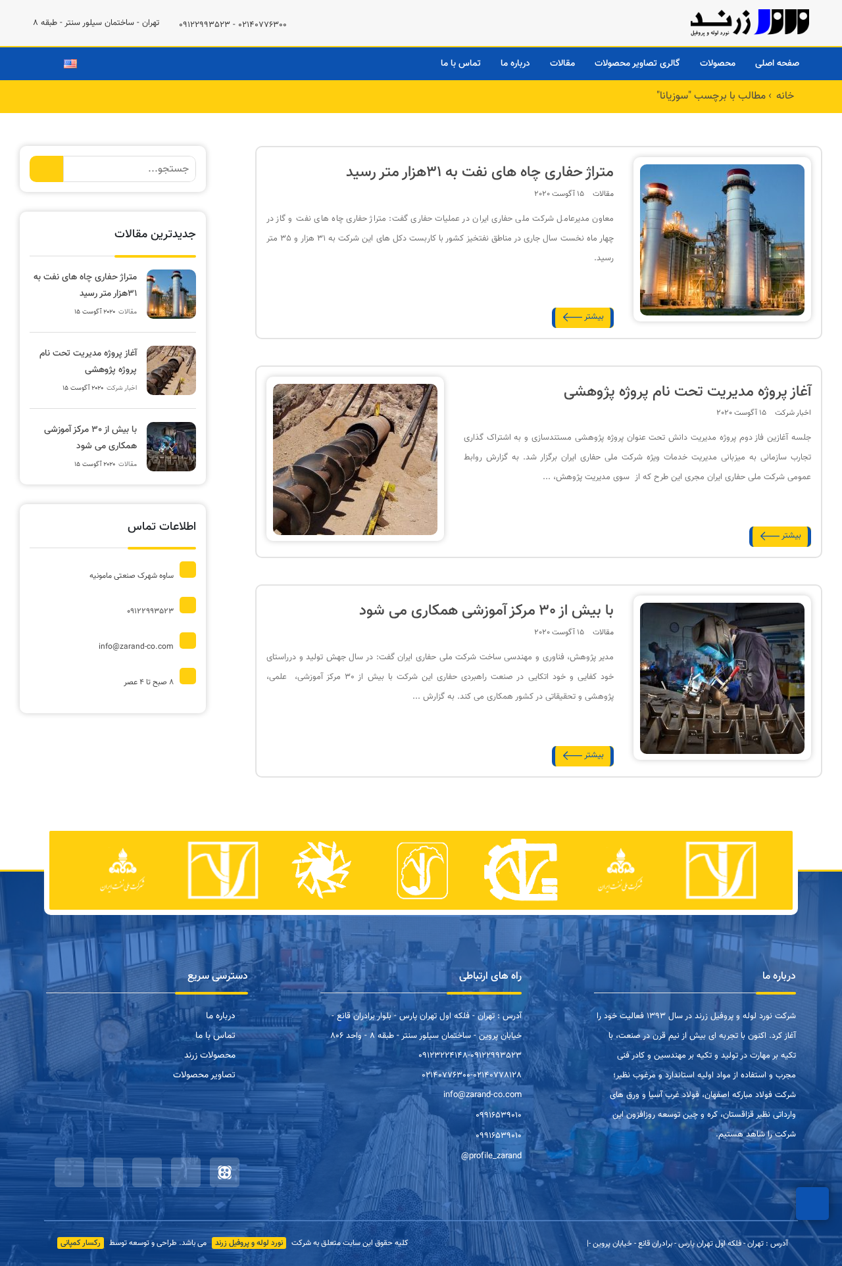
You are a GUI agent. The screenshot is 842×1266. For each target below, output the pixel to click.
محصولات (717, 64)
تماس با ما (461, 64)
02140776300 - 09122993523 (233, 25)
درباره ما (515, 64)
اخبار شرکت (793, 413)
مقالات (562, 64)
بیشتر (594, 316)
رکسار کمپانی (81, 1243)
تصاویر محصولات (204, 1075)
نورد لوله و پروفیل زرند (249, 1243)
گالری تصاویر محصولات (637, 64)
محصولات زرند (209, 1055)
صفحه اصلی (777, 64)
